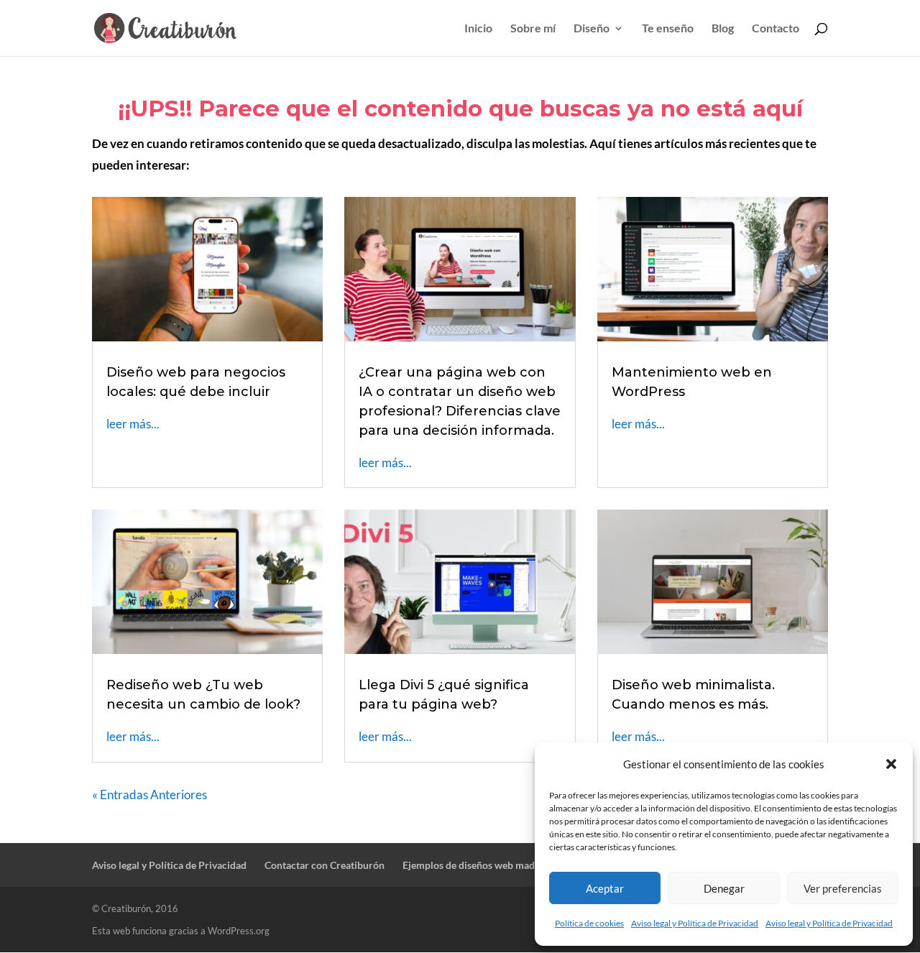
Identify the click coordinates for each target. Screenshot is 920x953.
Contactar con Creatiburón (324, 865)
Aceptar (605, 888)
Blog (723, 28)
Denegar (724, 888)
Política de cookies (589, 923)
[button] (891, 764)
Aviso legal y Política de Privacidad (694, 923)
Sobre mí (533, 28)
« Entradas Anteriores (149, 794)
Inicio (478, 28)
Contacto (775, 28)
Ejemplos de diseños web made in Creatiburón (504, 865)
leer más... (133, 423)
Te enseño (668, 28)
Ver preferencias (843, 888)
